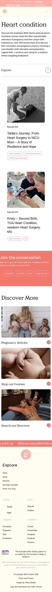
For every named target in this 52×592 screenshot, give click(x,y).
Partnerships (32, 530)
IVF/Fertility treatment (17, 158)
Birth (4, 534)
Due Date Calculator (10, 485)
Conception (7, 526)
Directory (6, 481)
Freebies (30, 510)
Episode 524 (12, 212)
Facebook (31, 538)
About (5, 477)
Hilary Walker (30, 583)
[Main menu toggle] (46, 11)
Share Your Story (9, 489)
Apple (9, 513)
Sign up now (42, 273)
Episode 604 (12, 127)
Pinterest (30, 542)
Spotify (9, 507)
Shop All (30, 506)
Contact (30, 526)
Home (5, 473)
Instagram (31, 534)
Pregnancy (7, 530)
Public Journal (36, 587)
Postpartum (7, 538)
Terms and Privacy (26, 578)
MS (26, 238)
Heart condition (15, 153)
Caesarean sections (32, 153)
